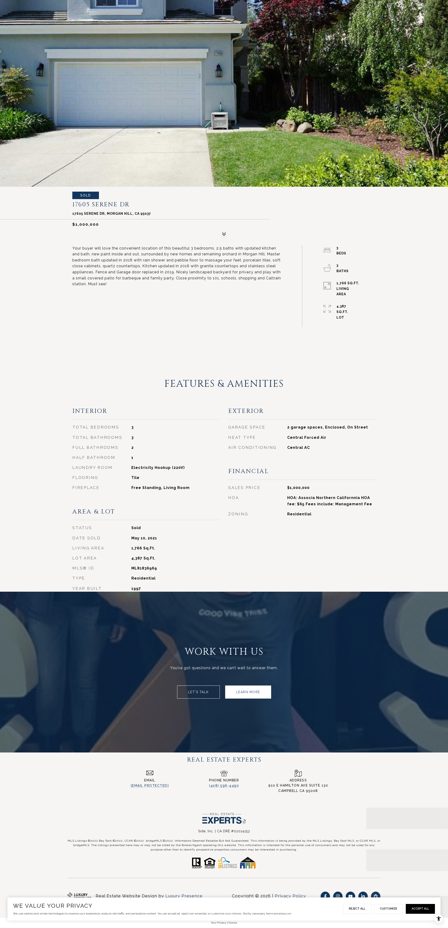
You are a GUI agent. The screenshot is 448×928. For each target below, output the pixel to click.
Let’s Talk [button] (198, 692)
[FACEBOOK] (325, 896)
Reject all (357, 908)
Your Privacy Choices (224, 922)
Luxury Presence (184, 895)
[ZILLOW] (375, 896)
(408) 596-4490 (224, 785)
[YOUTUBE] (350, 896)
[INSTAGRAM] (338, 896)
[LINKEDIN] (363, 896)
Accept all (420, 908)
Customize (388, 908)
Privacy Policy (290, 895)
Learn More (248, 692)
